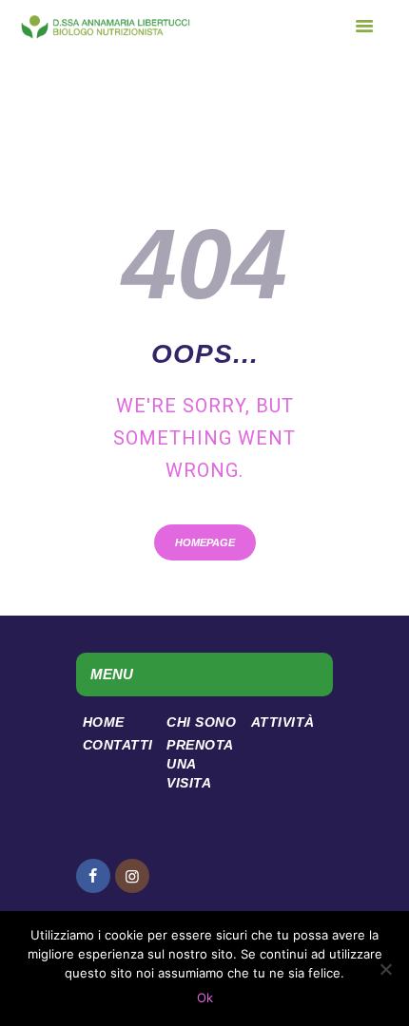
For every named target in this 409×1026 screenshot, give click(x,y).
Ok (205, 997)
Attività (283, 722)
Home (104, 722)
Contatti (118, 744)
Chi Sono (201, 722)
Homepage (205, 542)
